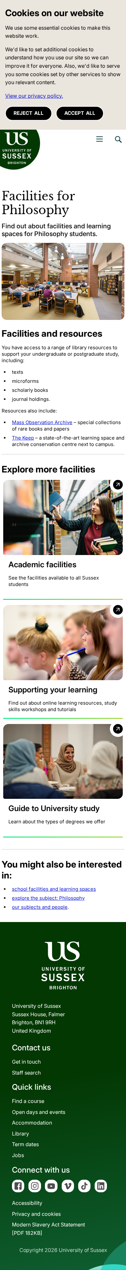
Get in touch (26, 1061)
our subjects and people (40, 907)
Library (20, 1133)
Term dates (25, 1144)
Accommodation (32, 1122)
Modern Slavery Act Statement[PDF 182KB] (48, 1228)
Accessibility (27, 1203)
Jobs (18, 1155)
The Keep (23, 438)
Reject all (29, 113)
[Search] (118, 144)
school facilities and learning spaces (54, 889)
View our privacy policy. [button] (34, 96)
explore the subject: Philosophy (48, 898)
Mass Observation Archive (42, 422)
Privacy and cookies (36, 1214)
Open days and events (38, 1112)
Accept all (79, 113)
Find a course (28, 1101)
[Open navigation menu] (99, 139)
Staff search (26, 1072)
